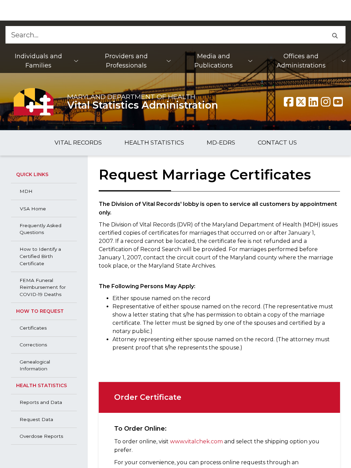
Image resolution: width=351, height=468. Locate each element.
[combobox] (164, 35)
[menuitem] (42, 61)
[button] (335, 35)
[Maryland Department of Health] (33, 101)
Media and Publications (213, 60)
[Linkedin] (313, 101)
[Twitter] (301, 101)
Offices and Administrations (301, 60)
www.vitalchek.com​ (196, 441)
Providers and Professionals (126, 60)
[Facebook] (288, 101)
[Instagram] (325, 101)
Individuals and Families (38, 60)
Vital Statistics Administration (142, 105)
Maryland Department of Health (131, 97)
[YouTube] (338, 101)
